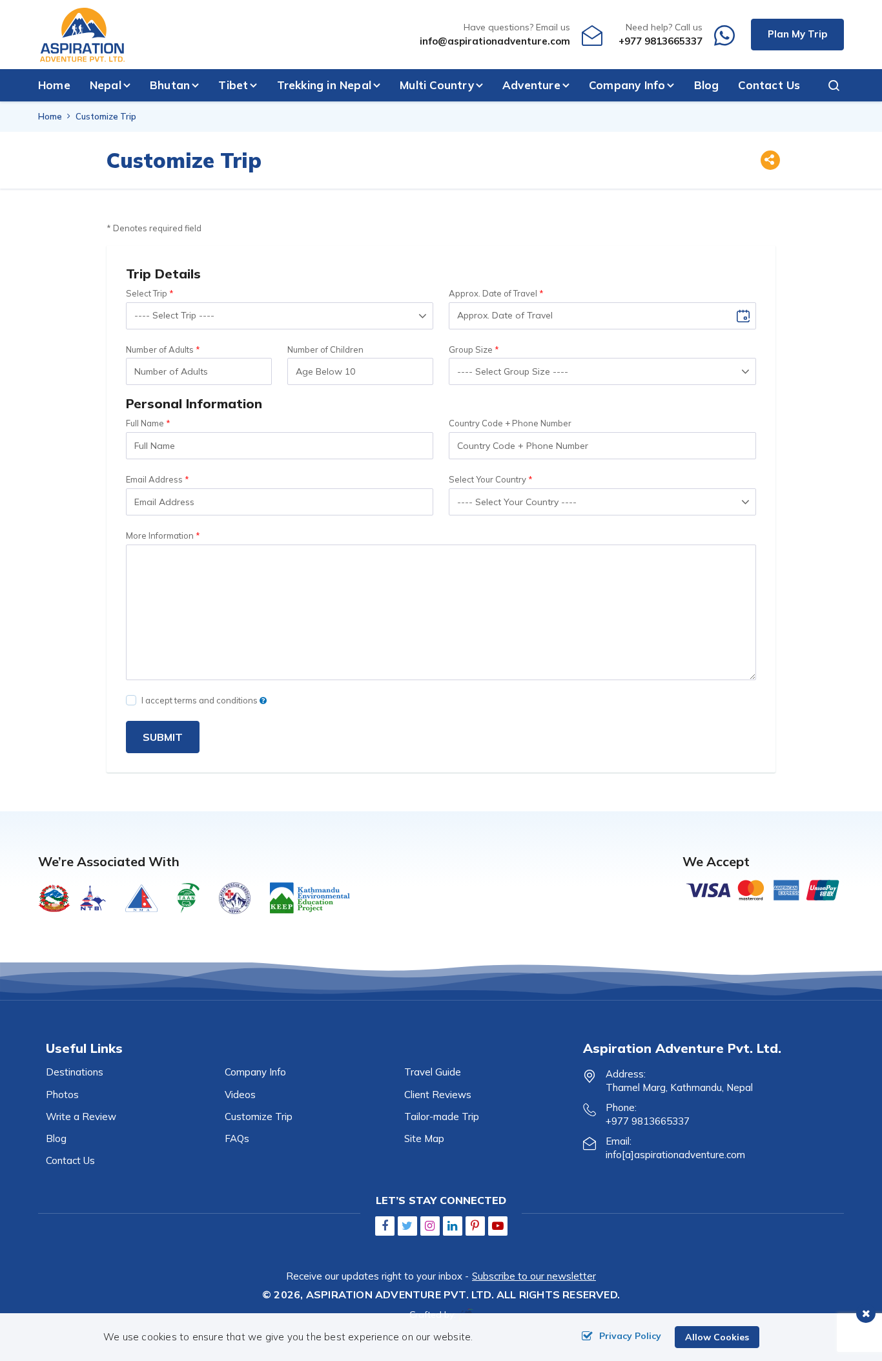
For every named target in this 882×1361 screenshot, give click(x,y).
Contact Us (769, 85)
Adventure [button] (531, 85)
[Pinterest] (475, 1225)
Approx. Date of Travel (493, 293)
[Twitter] (407, 1225)
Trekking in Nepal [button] (324, 85)
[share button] (769, 162)
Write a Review (81, 1116)
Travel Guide (432, 1072)
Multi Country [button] (437, 85)
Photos (62, 1094)
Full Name (145, 423)
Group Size (471, 349)
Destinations (74, 1072)
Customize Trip (258, 1116)
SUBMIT (163, 737)
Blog (706, 85)
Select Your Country (487, 479)
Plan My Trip (797, 34)
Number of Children (325, 349)
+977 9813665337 (661, 41)
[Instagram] (430, 1225)
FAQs (237, 1138)
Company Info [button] (627, 85)
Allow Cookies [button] (717, 1337)
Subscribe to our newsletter (534, 1276)
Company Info (255, 1072)
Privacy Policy (630, 1336)
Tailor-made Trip (441, 1116)
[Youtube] (498, 1225)
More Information (160, 535)
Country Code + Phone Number (510, 423)
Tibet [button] (233, 85)
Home (54, 85)
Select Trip (146, 293)
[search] (827, 85)
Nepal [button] (105, 85)
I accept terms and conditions (200, 700)
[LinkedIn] (452, 1225)
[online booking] (763, 888)
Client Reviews (437, 1094)
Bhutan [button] (170, 85)
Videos (240, 1094)
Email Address (154, 479)
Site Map (424, 1138)
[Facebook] (385, 1225)
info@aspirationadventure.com (495, 41)
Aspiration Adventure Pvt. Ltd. (400, 1294)
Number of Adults (160, 349)
